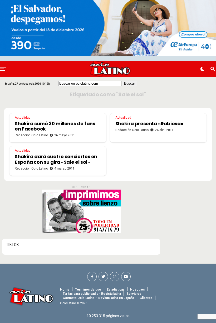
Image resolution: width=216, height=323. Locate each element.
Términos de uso (88, 289)
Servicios (133, 294)
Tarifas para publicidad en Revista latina (92, 294)
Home (65, 289)
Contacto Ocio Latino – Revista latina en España (98, 298)
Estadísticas (116, 289)
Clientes (146, 298)
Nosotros (137, 289)
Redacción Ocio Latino (31, 135)
